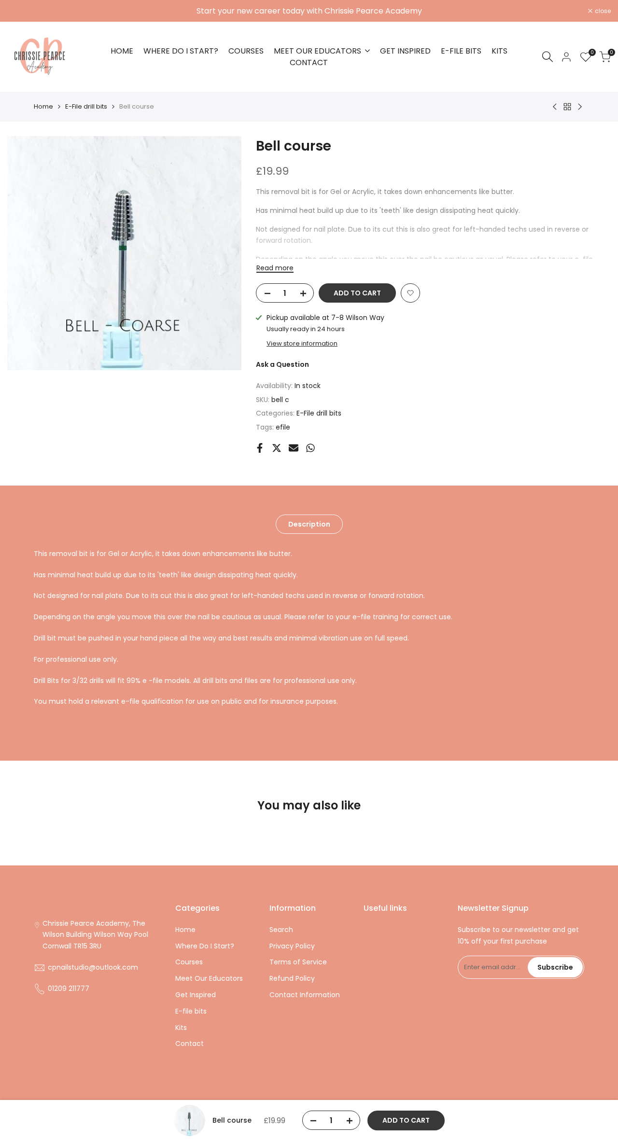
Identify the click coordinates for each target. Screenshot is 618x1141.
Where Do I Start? (204, 946)
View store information (302, 343)
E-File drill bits (86, 106)
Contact (189, 1043)
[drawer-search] (547, 56)
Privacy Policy (292, 946)
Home (43, 106)
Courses (189, 962)
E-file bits (191, 1011)
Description (309, 524)
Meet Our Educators (209, 978)
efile (283, 427)
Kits (181, 1027)
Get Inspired (195, 995)
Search (281, 929)
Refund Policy (292, 978)
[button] (410, 293)
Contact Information (304, 995)
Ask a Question (282, 364)
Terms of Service (298, 962)
